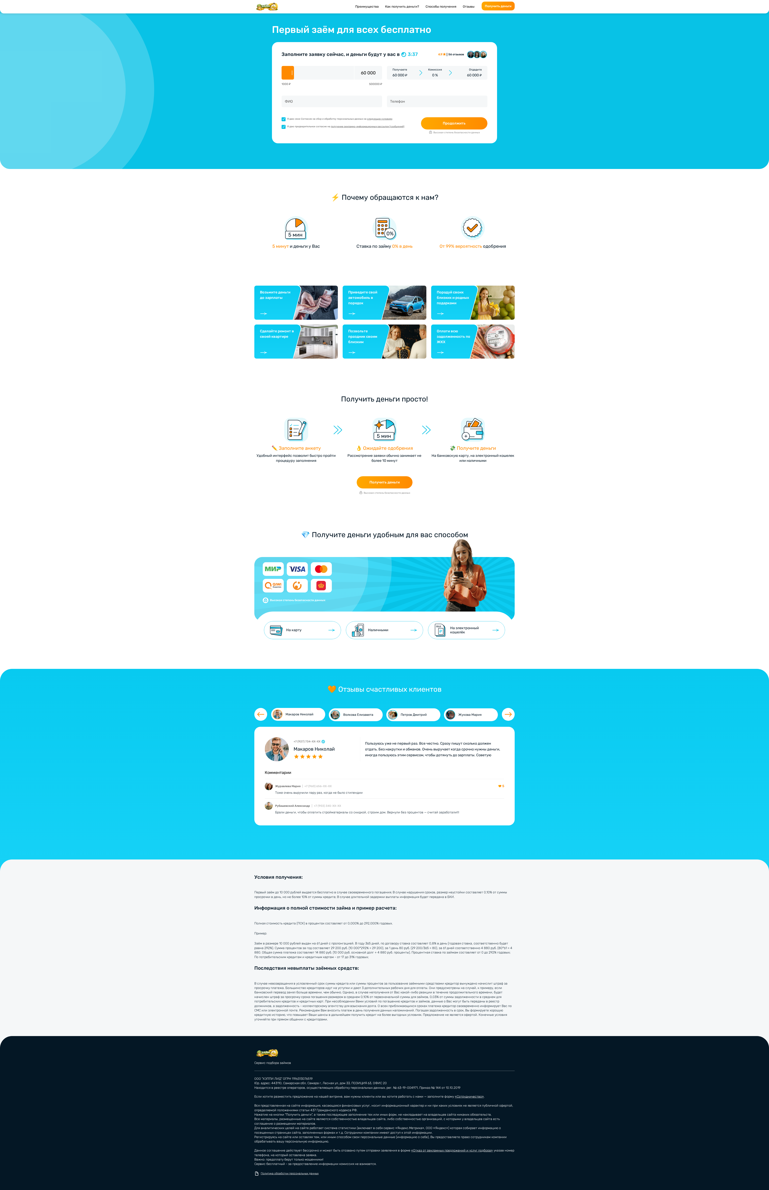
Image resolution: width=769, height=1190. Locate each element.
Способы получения (441, 6)
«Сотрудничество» (469, 1096)
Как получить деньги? (402, 6)
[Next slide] (508, 714)
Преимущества (367, 6)
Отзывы (468, 6)
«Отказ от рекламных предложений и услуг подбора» (452, 1150)
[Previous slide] (260, 714)
